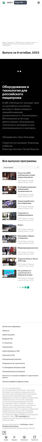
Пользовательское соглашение (13, 371)
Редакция (5, 330)
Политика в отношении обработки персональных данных (20, 376)
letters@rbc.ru (24, 416)
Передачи (11, 42)
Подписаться (24, 440)
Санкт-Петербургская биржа (18, 425)
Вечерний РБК (7, 338)
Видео (10, 2)
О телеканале (7, 342)
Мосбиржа (24, 424)
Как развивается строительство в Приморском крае (25, 273)
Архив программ (8, 334)
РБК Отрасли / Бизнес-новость (26, 42)
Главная (6, 440)
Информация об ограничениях (13, 363)
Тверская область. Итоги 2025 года (28, 260)
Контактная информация (11, 326)
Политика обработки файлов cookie (15, 381)
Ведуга (20, 225)
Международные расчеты (28, 248)
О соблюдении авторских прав (13, 367)
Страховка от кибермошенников (25, 214)
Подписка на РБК (8, 355)
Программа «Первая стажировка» (26, 237)
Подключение (7, 347)
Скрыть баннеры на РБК (11, 351)
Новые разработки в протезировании (26, 202)
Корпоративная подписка (11, 359)
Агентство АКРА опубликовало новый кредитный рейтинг (26, 175)
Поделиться (34, 440)
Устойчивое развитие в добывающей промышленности (27, 189)
